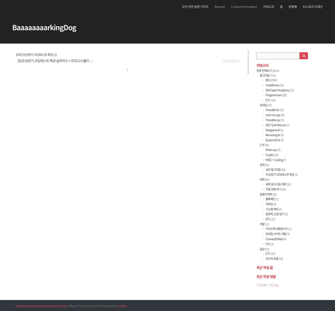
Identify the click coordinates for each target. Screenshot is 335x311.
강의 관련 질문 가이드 (195, 7)
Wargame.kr (274, 130)
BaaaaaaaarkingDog (44, 27)
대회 (264, 179)
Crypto (271, 155)
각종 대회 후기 (275, 189)
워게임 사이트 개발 (277, 234)
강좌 (264, 165)
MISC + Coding (275, 160)
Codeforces (274, 85)
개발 (264, 224)
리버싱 (270, 204)
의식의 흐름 (274, 258)
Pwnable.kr (274, 110)
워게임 (266, 105)
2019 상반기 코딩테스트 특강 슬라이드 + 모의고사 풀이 (53, 60)
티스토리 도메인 (313, 7)
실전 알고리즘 (275, 169)
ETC (270, 100)
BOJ (271, 80)
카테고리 (268, 7)
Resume (219, 7)
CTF (264, 145)
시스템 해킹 (273, 209)
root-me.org (274, 115)
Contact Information (244, 7)
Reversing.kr (274, 135)
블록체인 (272, 199)
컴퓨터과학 (268, 194)
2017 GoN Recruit (277, 125)
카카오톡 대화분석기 (278, 229)
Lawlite (122, 306)
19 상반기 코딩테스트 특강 (281, 174)
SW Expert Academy (279, 90)
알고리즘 (268, 75)
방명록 (293, 7)
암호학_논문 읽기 (276, 214)
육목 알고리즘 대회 (278, 184)
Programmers (275, 95)
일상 (264, 249)
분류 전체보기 (267, 70)
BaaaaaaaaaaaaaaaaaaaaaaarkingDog (41, 306)
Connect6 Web (275, 239)
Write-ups (272, 150)
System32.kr (274, 140)
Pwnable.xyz (274, 120)
